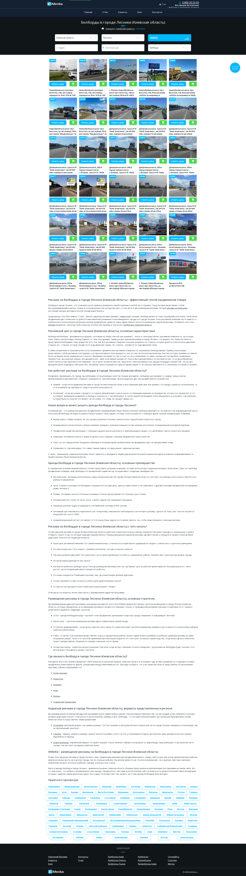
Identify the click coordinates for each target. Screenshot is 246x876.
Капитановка (120, 803)
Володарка (138, 792)
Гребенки (125, 797)
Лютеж (180, 809)
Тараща (125, 831)
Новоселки (131, 814)
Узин (149, 831)
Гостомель (110, 797)
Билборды (143, 856)
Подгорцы (164, 820)
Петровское (99, 820)
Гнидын (66, 797)
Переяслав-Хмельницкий (75, 820)
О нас (81, 860)
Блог (139, 12)
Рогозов (67, 826)
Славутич (147, 826)
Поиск (154, 37)
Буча (64, 792)
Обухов (193, 814)
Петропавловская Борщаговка (125, 820)
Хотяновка (57, 837)
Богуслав (135, 786)
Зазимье (193, 797)
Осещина (53, 820)
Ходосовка (191, 831)
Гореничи (95, 797)
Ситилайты (58, 725)
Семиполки (118, 826)
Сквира (132, 826)
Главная (88, 12)
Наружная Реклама (57, 856)
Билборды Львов (116, 864)
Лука (169, 809)
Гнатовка (53, 797)
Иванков (54, 803)
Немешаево (115, 814)
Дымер (167, 797)
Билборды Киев (116, 856)
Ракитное (192, 820)
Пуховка (179, 820)
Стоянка (77, 831)
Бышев (74, 792)
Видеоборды (144, 860)
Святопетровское (98, 826)
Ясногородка (187, 837)
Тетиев (138, 831)
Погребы (150, 820)
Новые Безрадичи (152, 814)
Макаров (193, 809)
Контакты (157, 12)
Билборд (110, 29)
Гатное (181, 792)
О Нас (105, 12)
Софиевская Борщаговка (64, 702)
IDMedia (51, 325)
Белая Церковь (60, 673)
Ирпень (56, 696)
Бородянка (165, 786)
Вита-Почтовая (106, 792)
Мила (51, 814)
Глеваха (193, 792)
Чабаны (80, 837)
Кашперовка (159, 803)
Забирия (180, 797)
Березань (106, 786)
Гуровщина (140, 797)
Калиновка (101, 803)
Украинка (162, 831)
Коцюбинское (125, 809)
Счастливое (93, 831)
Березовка (121, 786)
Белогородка (91, 786)
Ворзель (153, 792)
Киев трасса (190, 803)
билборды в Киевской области (138, 325)
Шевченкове (121, 837)
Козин (77, 809)
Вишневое (123, 792)
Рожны (79, 826)
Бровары (57, 684)
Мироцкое (82, 814)
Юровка (144, 837)
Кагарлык (84, 803)
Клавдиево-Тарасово (59, 809)
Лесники (158, 809)
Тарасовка (110, 831)
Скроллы (57, 734)
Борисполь (58, 679)
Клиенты (122, 12)
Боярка (194, 786)
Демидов (155, 797)
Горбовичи (80, 797)
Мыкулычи (98, 814)
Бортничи (181, 786)
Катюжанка (140, 803)
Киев (55, 690)
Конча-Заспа (107, 809)
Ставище (192, 826)
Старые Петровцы (58, 831)
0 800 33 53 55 (189, 2)
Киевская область (125, 29)
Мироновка (65, 814)
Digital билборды (60, 742)
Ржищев (53, 826)
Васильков (88, 792)
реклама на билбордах (177, 308)
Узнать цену (58, 84)
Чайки (99, 837)
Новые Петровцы (175, 814)
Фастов (176, 831)
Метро (171, 864)
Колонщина (91, 809)
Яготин (164, 837)
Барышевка (54, 786)
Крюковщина (143, 809)
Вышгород (167, 792)
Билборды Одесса (117, 860)
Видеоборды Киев (147, 864)
